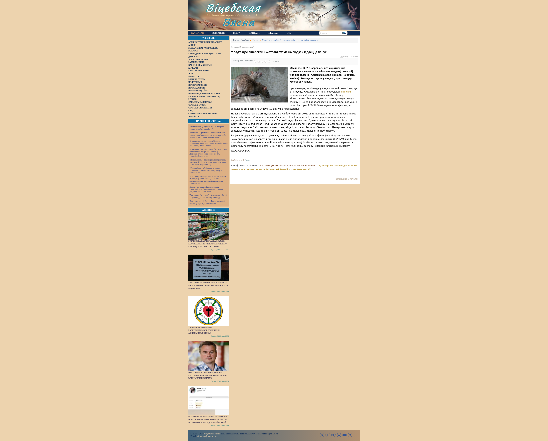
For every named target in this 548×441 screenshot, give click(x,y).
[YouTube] (344, 434)
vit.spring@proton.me (207, 436)
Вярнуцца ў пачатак (347, 178)
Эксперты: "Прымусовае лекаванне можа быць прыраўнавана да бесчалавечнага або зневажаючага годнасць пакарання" (208, 135)
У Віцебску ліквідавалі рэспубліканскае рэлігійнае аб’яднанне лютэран (204, 330)
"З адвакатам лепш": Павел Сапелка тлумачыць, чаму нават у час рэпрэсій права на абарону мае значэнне (208, 143)
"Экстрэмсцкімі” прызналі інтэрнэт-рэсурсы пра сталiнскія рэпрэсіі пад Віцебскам (208, 285)
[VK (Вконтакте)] (339, 434)
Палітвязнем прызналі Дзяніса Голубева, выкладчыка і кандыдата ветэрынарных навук (207, 375)
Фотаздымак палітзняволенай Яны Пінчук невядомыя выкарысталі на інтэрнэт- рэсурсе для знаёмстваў (207, 419)
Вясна (238, 22)
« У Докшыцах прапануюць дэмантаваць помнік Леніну (287, 165)
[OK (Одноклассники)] (350, 434)
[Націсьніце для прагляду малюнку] (259, 85)
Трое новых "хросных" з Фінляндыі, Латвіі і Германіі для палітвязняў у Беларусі (208, 196)
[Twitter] (333, 434)
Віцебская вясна (212, 433)
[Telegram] (322, 434)
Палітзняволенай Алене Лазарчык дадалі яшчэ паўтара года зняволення (207, 202)
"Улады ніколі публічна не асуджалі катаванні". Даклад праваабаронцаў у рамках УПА (206, 170)
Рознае (248, 160)
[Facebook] (327, 434)
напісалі (346, 91)
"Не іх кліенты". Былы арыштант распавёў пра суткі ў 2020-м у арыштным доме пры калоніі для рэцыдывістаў (208, 162)
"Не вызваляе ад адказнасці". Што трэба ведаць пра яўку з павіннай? (207, 128)
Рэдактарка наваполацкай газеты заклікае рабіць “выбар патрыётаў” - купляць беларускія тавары (208, 244)
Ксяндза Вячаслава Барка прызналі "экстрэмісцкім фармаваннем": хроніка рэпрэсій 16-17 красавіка (206, 189)
